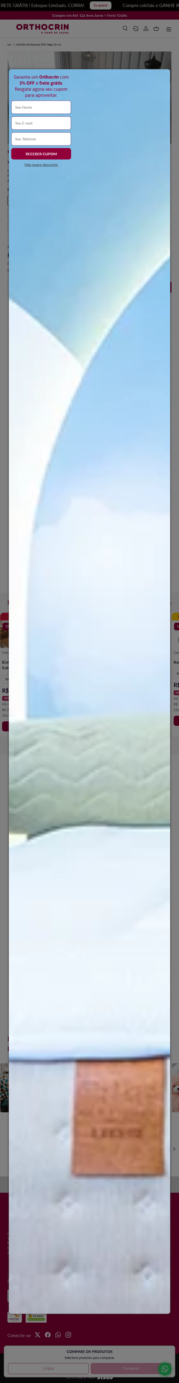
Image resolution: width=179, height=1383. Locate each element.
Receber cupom (41, 154)
